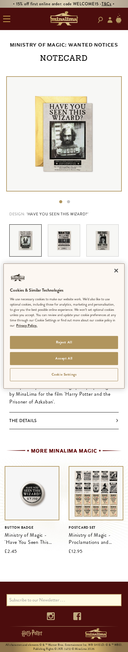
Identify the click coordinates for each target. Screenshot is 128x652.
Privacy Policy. (26, 325)
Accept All (64, 358)
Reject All (64, 342)
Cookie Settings (64, 374)
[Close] (116, 270)
